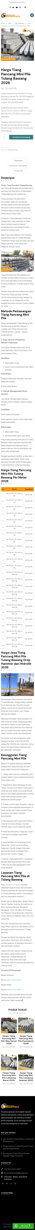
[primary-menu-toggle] (32, 15)
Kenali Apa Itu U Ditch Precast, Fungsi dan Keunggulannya (18, 1147)
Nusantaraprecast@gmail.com (16, 1173)
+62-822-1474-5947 (12, 1169)
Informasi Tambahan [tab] (18, 166)
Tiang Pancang (12, 150)
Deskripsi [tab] (18, 160)
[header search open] (25, 7)
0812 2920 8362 (14, 980)
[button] (30, 32)
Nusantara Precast (12, 885)
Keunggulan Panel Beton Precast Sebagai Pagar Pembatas (16, 1154)
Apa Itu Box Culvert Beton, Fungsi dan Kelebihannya (18, 1140)
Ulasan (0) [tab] (18, 171)
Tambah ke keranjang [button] (9, 1028)
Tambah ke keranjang (21, 137)
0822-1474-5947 (14, 990)
